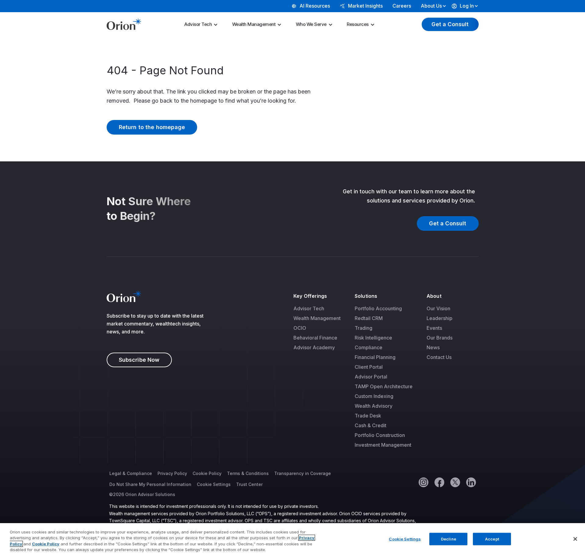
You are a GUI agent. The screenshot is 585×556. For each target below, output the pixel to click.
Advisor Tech (198, 24)
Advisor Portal (371, 377)
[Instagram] (423, 482)
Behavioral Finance (315, 338)
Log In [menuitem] (467, 6)
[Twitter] (455, 482)
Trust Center (249, 484)
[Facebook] (439, 482)
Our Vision (438, 308)
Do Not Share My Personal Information (150, 484)
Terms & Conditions (248, 473)
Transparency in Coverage (302, 473)
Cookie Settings (214, 484)
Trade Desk (368, 416)
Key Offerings (310, 296)
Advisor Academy (314, 347)
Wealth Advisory (373, 406)
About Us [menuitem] (431, 6)
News (433, 347)
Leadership (439, 318)
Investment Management (383, 445)
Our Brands (439, 338)
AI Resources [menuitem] (315, 6)
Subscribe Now (139, 360)
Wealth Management (254, 24)
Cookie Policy (207, 473)
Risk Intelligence (373, 338)
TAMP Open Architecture (384, 386)
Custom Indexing (374, 396)
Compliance (368, 347)
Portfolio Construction (380, 435)
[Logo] (124, 24)
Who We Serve (311, 24)
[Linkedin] (470, 482)
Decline (448, 539)
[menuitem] (203, 24)
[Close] (575, 539)
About (434, 296)
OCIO (299, 328)
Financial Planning (375, 357)
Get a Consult (450, 24)
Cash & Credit (370, 425)
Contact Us (439, 357)
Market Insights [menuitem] (365, 6)
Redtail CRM (369, 318)
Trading (363, 328)
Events (434, 328)
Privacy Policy (172, 473)
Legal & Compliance (130, 473)
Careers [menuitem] (401, 6)
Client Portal (369, 367)
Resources (358, 24)
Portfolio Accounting (378, 308)
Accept (492, 539)
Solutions (366, 296)
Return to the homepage (152, 127)
